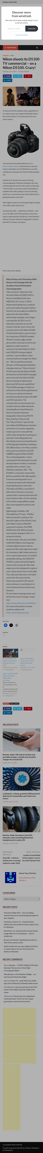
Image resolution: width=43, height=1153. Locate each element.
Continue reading (21, 35)
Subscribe (31, 28)
